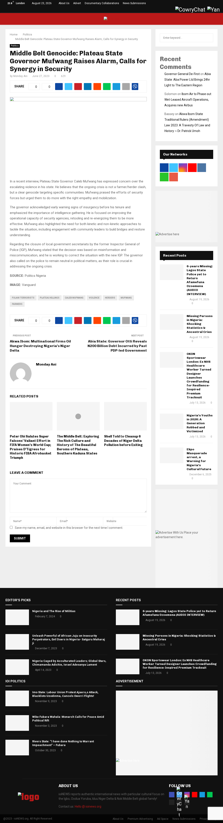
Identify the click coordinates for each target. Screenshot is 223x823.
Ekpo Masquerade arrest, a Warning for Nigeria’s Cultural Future (199, 459)
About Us (64, 3)
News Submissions (134, 3)
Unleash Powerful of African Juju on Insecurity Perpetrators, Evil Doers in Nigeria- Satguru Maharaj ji (68, 639)
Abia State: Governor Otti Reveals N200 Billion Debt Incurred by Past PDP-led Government (117, 346)
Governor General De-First (182, 74)
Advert (77, 3)
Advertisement (129, 681)
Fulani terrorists (23, 298)
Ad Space (162, 818)
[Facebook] (171, 794)
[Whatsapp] (210, 794)
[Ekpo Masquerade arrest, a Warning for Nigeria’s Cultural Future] (171, 455)
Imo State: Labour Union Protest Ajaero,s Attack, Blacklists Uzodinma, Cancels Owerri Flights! (65, 694)
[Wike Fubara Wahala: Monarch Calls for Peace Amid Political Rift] (17, 723)
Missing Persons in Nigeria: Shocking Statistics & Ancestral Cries (200, 324)
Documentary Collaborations (102, 3)
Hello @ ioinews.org (88, 806)
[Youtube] (194, 794)
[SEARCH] (208, 37)
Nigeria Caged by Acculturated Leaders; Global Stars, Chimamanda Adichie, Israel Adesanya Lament (69, 662)
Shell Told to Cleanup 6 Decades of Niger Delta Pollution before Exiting (123, 440)
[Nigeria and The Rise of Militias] (17, 617)
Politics (15, 46)
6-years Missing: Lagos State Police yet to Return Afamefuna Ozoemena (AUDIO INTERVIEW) (200, 280)
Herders (110, 298)
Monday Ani (20, 76)
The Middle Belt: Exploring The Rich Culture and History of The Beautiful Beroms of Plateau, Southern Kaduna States (78, 444)
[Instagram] (187, 794)
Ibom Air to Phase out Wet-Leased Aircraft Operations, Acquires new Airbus (187, 99)
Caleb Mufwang (74, 298)
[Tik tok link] (171, 10)
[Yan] (187, 802)
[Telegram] (202, 794)
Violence (94, 298)
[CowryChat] (179, 802)
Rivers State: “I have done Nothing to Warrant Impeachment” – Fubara (63, 743)
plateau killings (49, 298)
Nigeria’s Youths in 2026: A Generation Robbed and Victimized (200, 423)
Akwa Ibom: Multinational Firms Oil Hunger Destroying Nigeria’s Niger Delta (40, 346)
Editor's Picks (18, 600)
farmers (17, 304)
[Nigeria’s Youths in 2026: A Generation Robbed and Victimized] (171, 421)
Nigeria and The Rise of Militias (53, 611)
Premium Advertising (140, 818)
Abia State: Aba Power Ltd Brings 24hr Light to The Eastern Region (187, 79)
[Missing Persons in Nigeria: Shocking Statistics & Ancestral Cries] (171, 322)
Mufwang (126, 298)
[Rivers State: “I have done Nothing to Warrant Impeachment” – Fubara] (17, 747)
